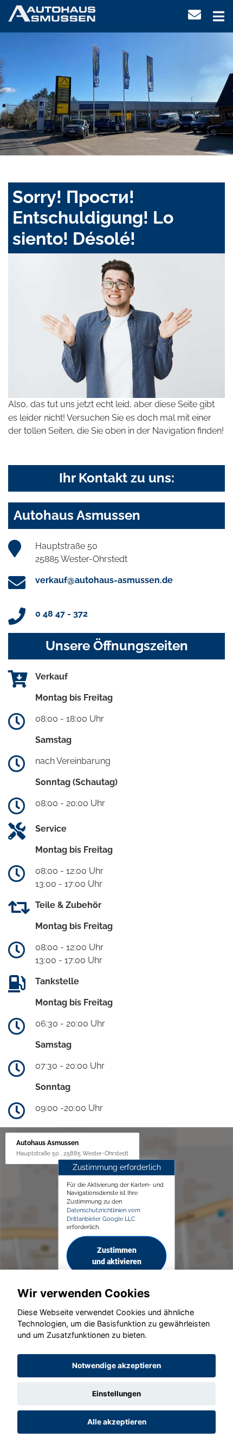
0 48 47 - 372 (61, 614)
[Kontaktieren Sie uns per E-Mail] (194, 15)
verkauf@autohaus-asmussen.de (104, 580)
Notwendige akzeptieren (116, 1365)
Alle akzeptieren (116, 1421)
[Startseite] (51, 13)
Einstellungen (116, 1393)
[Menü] (219, 16)
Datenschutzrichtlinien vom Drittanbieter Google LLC (103, 1214)
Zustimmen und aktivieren (116, 1256)
